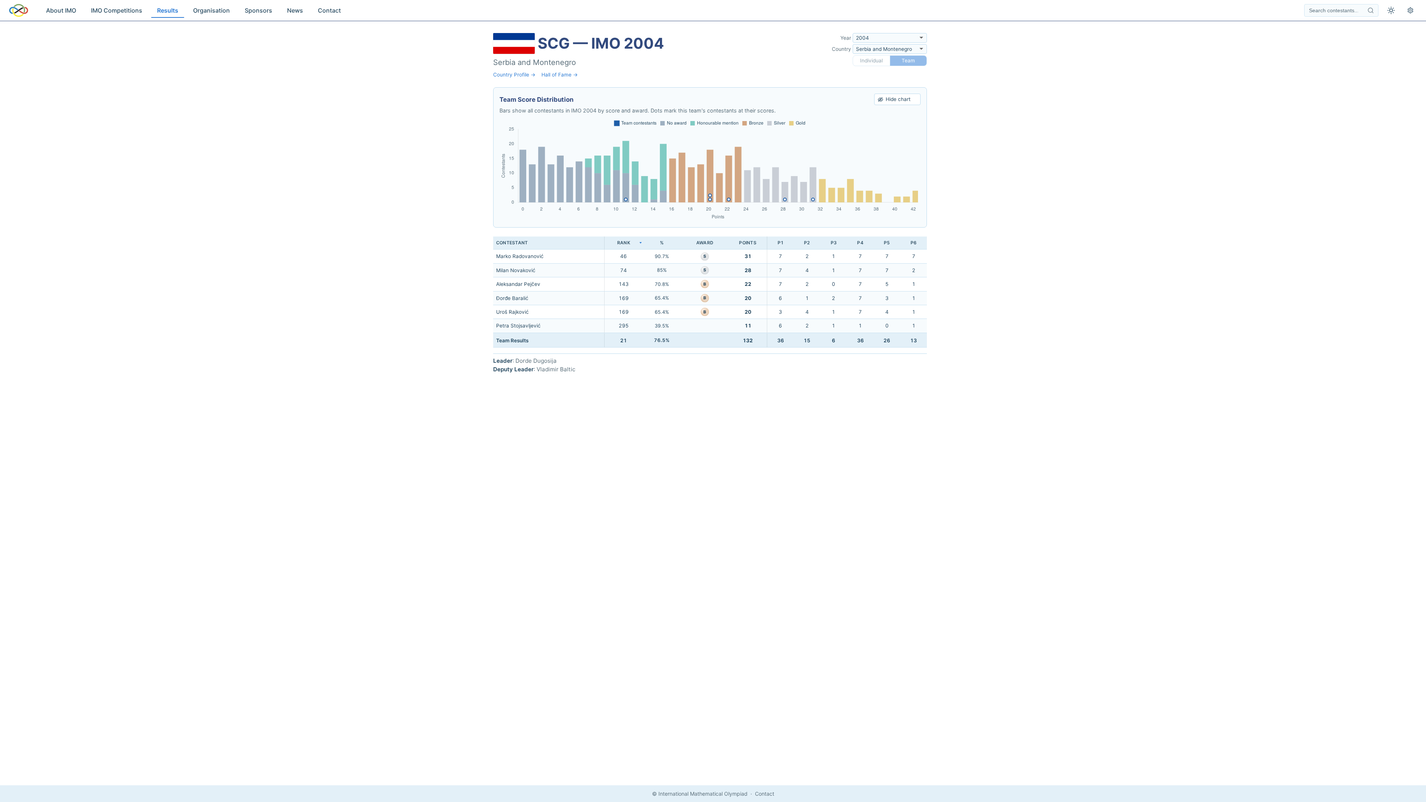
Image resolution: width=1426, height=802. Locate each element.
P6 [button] (914, 242)
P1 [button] (781, 242)
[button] (623, 243)
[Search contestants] (1370, 10)
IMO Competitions (116, 10)
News (295, 10)
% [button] (662, 242)
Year (845, 38)
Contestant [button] (512, 242)
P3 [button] (834, 242)
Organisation (211, 10)
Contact (329, 10)
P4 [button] (860, 242)
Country (841, 49)
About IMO (61, 10)
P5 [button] (887, 242)
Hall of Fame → (559, 75)
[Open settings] (1410, 10)
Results (167, 10)
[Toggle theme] (1391, 10)
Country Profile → (514, 75)
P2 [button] (807, 242)
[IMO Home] (18, 10)
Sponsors (258, 10)
